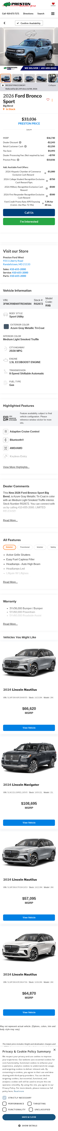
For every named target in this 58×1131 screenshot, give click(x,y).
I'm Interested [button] (29, 221)
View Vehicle (29, 728)
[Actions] (52, 100)
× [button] (54, 1050)
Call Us (29, 212)
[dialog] (29, 1088)
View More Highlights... (16, 467)
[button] (10, 14)
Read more (19, 1091)
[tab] (9, 547)
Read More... (10, 520)
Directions (28, 13)
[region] (29, 170)
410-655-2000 (18, 269)
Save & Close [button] (29, 1117)
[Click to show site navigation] (53, 14)
